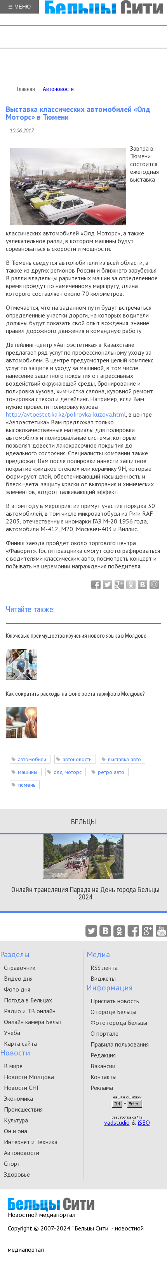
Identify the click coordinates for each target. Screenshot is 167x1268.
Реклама (101, 1087)
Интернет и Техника (30, 1142)
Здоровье (17, 1174)
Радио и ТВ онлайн (30, 1011)
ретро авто (111, 772)
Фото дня (17, 989)
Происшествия (23, 1109)
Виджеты (103, 978)
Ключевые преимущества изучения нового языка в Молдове (76, 636)
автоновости (77, 759)
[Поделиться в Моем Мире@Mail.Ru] (154, 584)
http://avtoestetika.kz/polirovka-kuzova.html (66, 414)
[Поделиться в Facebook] (96, 584)
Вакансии (102, 1066)
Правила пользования (119, 1044)
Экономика (18, 1098)
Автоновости (58, 89)
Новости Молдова (29, 1077)
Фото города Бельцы (118, 1022)
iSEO (144, 1122)
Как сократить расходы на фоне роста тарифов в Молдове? (75, 694)
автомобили (32, 759)
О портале (104, 1033)
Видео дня (18, 978)
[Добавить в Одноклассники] (131, 584)
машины (27, 772)
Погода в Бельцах (28, 1000)
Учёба (12, 1032)
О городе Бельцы (113, 1012)
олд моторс (68, 772)
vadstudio (117, 1122)
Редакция (103, 1055)
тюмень (26, 784)
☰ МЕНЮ (19, 7)
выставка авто (124, 759)
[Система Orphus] (127, 1110)
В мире (13, 1066)
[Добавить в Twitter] (107, 584)
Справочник (19, 967)
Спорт (12, 1163)
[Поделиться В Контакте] (142, 584)
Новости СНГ (21, 1087)
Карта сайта (20, 1043)
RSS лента (104, 967)
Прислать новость (114, 1001)
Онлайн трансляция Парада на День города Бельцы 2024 (85, 893)
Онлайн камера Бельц (32, 1022)
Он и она (15, 1131)
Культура (16, 1120)
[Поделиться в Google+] (119, 584)
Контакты (103, 1077)
